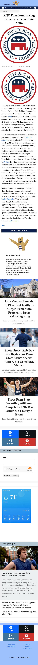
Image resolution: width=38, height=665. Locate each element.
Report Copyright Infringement (27, 646)
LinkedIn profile (7, 199)
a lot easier (14, 220)
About (24, 8)
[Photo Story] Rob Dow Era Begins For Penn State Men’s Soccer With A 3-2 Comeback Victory (19, 357)
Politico (7, 162)
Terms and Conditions (11, 645)
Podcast (13, 8)
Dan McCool (8, 66)
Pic (3, 225)
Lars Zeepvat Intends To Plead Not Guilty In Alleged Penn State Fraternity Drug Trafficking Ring (19, 308)
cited (10, 116)
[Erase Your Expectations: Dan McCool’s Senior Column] (19, 571)
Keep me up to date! (11, 475)
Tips (19, 8)
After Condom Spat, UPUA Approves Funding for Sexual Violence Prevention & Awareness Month (19, 605)
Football (30, 8)
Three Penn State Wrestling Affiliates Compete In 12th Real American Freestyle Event (19, 407)
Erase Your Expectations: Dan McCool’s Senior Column (16, 574)
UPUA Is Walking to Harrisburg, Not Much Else (19, 613)
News (7, 8)
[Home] (11, 5)
